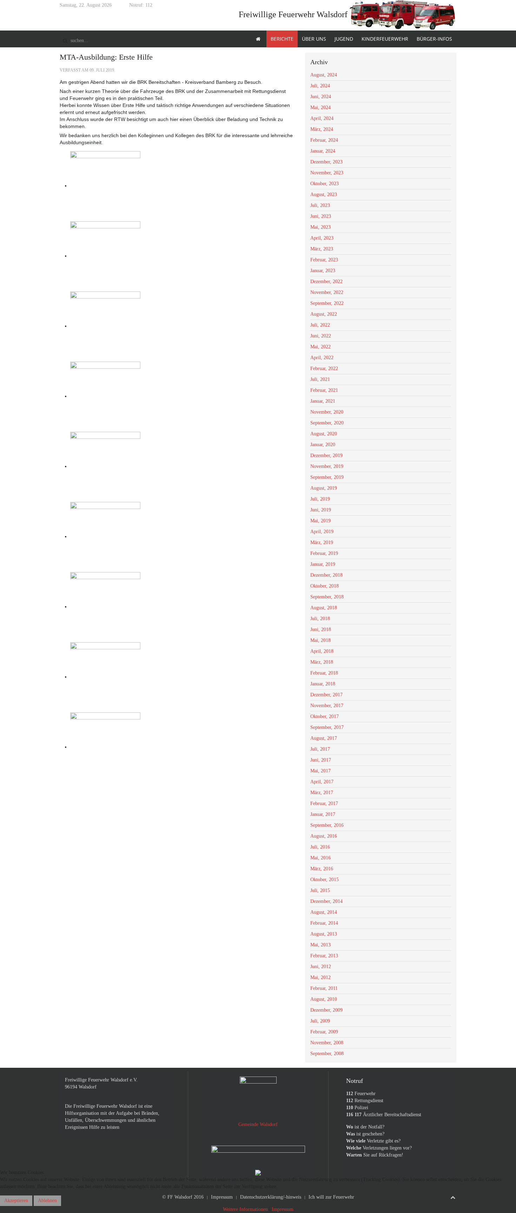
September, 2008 (327, 1053)
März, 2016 (321, 868)
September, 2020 (327, 422)
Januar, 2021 (322, 401)
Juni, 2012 (320, 966)
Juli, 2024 (320, 85)
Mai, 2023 (320, 227)
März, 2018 (321, 662)
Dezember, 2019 (326, 455)
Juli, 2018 (320, 618)
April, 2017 (321, 781)
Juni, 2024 (320, 96)
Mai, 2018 (320, 640)
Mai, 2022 (320, 346)
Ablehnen (47, 1200)
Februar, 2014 (324, 923)
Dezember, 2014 (326, 901)
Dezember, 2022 (326, 281)
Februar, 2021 (324, 390)
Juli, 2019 (320, 499)
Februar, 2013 (324, 955)
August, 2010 (323, 999)
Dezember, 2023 (326, 162)
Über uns (314, 38)
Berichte (282, 38)
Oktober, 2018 (324, 586)
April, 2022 (321, 357)
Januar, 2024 (322, 151)
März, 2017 (321, 792)
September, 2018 (327, 596)
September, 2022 (327, 303)
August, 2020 (323, 433)
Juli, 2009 (320, 1021)
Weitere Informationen (245, 1209)
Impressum (282, 1209)
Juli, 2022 (320, 325)
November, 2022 (326, 292)
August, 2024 (323, 75)
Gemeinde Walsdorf (258, 1124)
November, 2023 (326, 172)
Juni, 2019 (320, 509)
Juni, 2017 (320, 760)
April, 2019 (321, 531)
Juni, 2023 (320, 216)
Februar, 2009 (324, 1031)
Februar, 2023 (324, 259)
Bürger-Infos (434, 38)
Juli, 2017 (320, 749)
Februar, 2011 (324, 988)
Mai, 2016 (320, 857)
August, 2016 (323, 836)
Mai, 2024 (320, 107)
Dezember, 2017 (326, 694)
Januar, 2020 (322, 444)
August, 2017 (323, 738)
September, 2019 (327, 477)
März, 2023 (321, 249)
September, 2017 (327, 727)
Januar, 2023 (322, 270)
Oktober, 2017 (324, 716)
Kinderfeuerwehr (385, 38)
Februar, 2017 (324, 803)
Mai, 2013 (320, 944)
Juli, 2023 (320, 205)
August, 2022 (323, 314)
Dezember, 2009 (326, 1010)
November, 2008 (326, 1042)
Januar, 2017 (322, 814)
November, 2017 (326, 705)
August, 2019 (323, 488)
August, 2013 (323, 934)
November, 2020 (326, 412)
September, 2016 (327, 825)
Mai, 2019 (320, 520)
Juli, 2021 (320, 379)
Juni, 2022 (320, 336)
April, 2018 (321, 651)
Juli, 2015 (320, 890)
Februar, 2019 (324, 553)
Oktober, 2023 (324, 183)
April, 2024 (321, 118)
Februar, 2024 (324, 140)
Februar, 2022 (324, 368)
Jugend (344, 38)
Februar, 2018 (324, 673)
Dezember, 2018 (326, 575)
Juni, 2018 (320, 629)
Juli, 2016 (320, 847)
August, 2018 (323, 607)
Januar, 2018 (322, 683)
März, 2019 (321, 542)
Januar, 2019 (322, 564)
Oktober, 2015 (324, 879)
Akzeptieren (16, 1200)
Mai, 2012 (320, 977)
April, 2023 (321, 238)
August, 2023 (323, 194)
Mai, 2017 (320, 770)
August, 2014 (323, 912)
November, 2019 (326, 466)
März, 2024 (321, 129)
